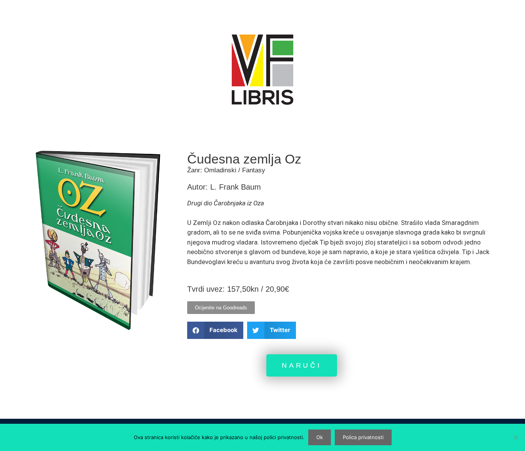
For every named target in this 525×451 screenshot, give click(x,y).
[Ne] (515, 437)
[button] (215, 330)
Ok (319, 437)
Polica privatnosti (363, 437)
